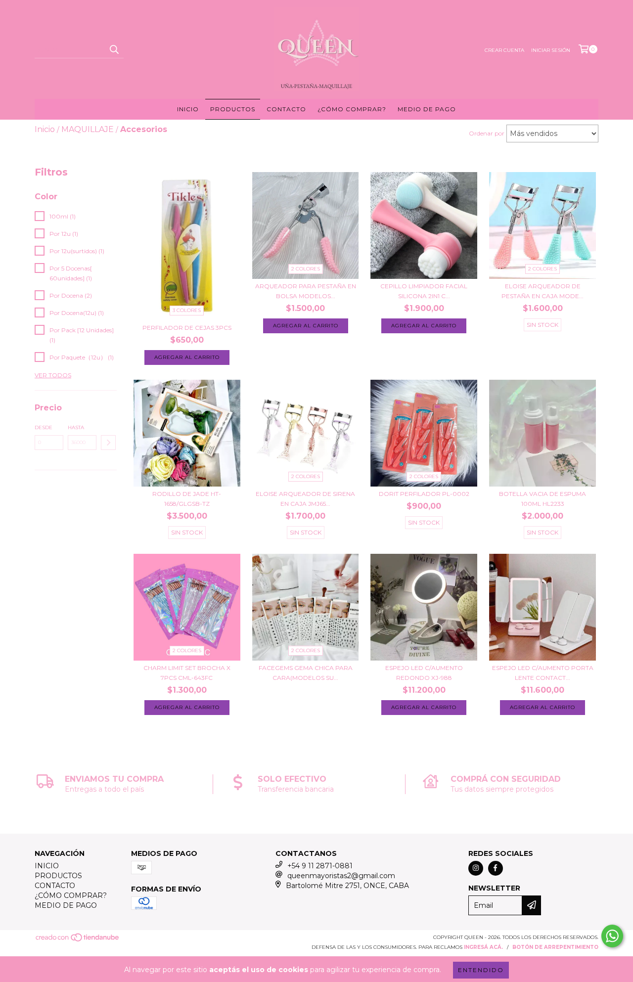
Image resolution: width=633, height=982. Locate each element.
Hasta (76, 427)
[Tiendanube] (78, 940)
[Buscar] (114, 49)
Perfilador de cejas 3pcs (186, 327)
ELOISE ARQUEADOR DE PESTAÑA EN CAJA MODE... (542, 291)
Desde (43, 427)
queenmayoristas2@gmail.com (341, 875)
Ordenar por (486, 133)
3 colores (187, 310)
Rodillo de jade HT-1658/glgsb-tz (186, 498)
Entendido (481, 970)
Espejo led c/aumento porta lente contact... (542, 672)
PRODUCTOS (232, 109)
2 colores (305, 269)
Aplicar (108, 442)
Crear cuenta (504, 50)
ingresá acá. (483, 947)
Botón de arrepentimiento (555, 947)
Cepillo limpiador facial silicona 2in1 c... (423, 291)
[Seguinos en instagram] (475, 868)
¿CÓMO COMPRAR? (351, 109)
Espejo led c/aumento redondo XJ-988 (424, 672)
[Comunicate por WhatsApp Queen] (612, 936)
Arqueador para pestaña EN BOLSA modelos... (305, 291)
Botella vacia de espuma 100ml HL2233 (542, 498)
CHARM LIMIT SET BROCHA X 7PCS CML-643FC (186, 672)
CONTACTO (286, 109)
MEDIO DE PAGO (427, 109)
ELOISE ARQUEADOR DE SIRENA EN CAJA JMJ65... (305, 498)
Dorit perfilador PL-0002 (424, 493)
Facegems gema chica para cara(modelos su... (306, 672)
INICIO (188, 109)
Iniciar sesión (550, 50)
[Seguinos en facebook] (495, 868)
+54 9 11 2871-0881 (320, 865)
